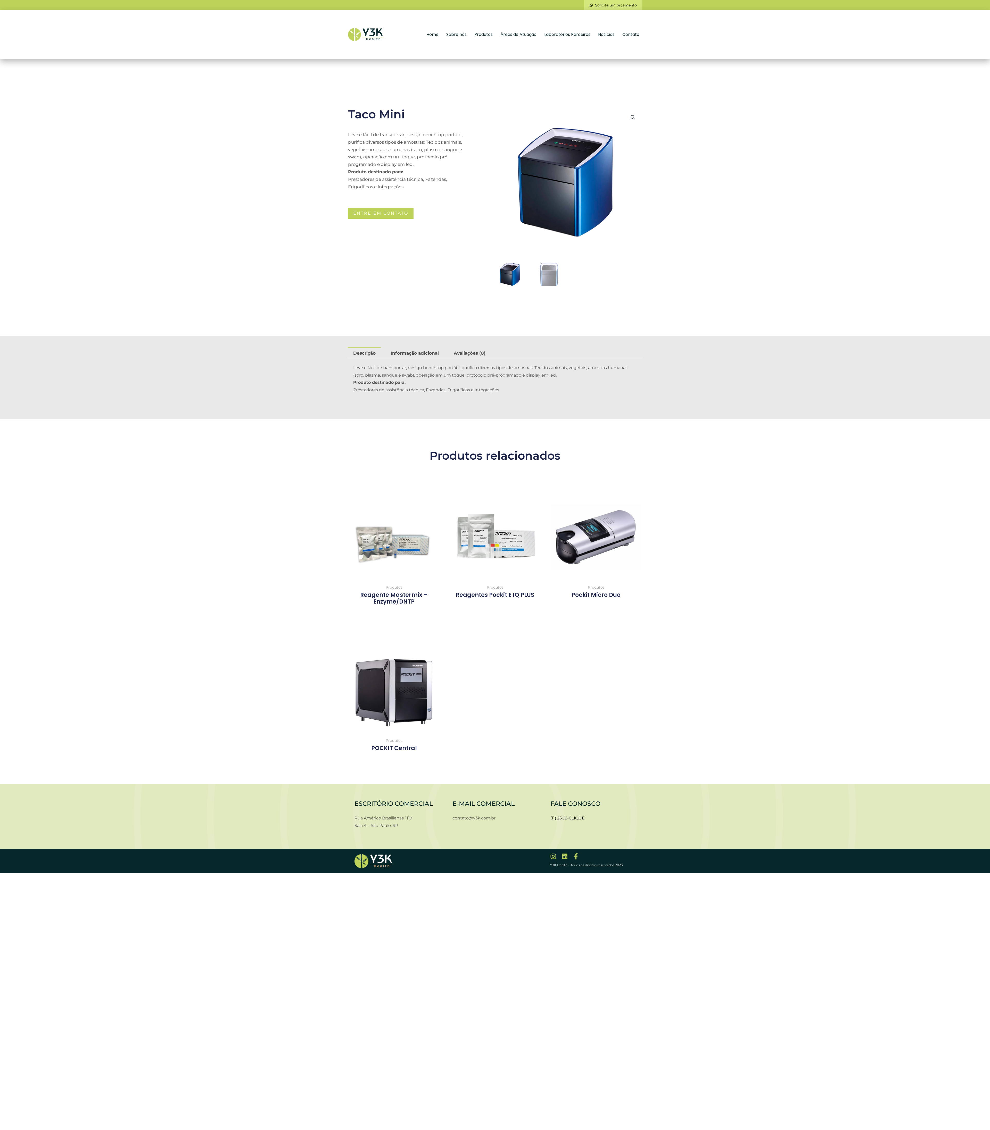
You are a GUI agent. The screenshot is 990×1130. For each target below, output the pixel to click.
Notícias (606, 34)
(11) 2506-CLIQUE (567, 818)
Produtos (483, 34)
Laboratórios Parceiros (567, 34)
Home (432, 34)
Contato (630, 34)
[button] (633, 117)
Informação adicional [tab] (415, 353)
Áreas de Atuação (518, 34)
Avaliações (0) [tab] (469, 353)
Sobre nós (456, 34)
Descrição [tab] (364, 353)
